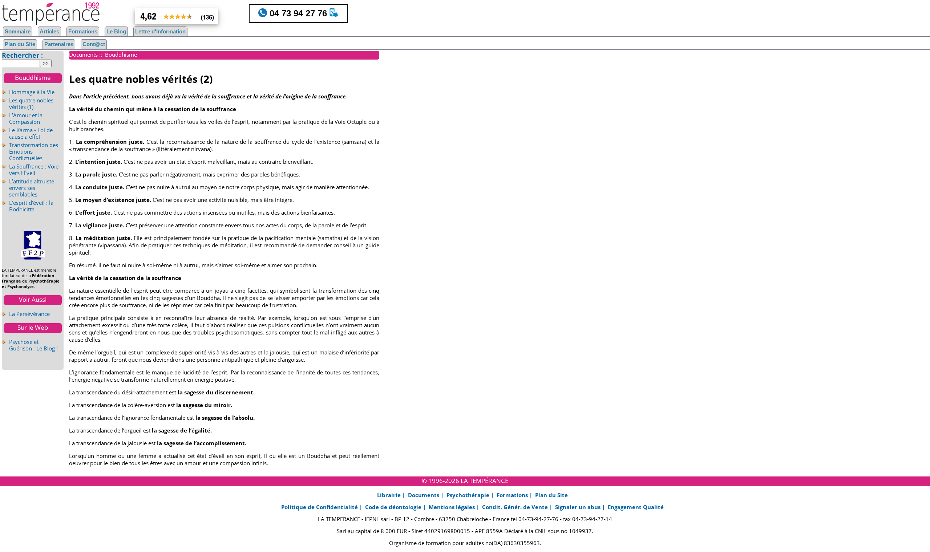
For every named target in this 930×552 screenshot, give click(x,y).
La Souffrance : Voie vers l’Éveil (33, 169)
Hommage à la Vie (31, 92)
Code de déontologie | (396, 507)
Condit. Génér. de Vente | (518, 507)
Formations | (515, 495)
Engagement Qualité (636, 507)
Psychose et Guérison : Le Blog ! (33, 345)
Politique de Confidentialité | (322, 507)
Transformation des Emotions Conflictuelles (33, 151)
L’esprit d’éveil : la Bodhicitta (31, 205)
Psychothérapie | (470, 495)
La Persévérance (29, 313)
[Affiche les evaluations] (160, 16)
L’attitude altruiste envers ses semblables (31, 188)
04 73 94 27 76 (298, 13)
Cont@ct (93, 44)
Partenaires (58, 44)
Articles (49, 31)
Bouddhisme (33, 77)
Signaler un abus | (580, 507)
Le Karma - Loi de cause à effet (31, 133)
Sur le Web (32, 327)
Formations (82, 31)
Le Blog (116, 31)
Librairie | (392, 495)
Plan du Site (20, 44)
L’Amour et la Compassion (26, 118)
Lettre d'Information (160, 31)
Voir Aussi (32, 299)
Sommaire (18, 31)
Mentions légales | (455, 507)
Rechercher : (22, 55)
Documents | (426, 495)
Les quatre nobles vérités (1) (31, 103)
